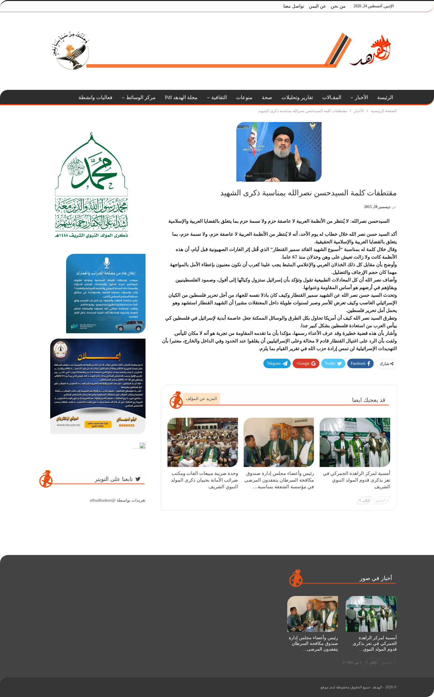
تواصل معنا (293, 6)
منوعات (244, 97)
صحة (267, 97)
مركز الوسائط (141, 97)
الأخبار (361, 97)
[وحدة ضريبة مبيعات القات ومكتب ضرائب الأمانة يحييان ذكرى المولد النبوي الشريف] (202, 442)
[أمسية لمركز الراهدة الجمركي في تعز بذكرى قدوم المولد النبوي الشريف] (355, 442)
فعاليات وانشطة (95, 97)
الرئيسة (385, 97)
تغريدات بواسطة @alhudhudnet (118, 500)
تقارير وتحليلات (297, 97)
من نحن (338, 6)
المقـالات (331, 97)
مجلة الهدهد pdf (181, 97)
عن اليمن (317, 6)
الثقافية (219, 97)
